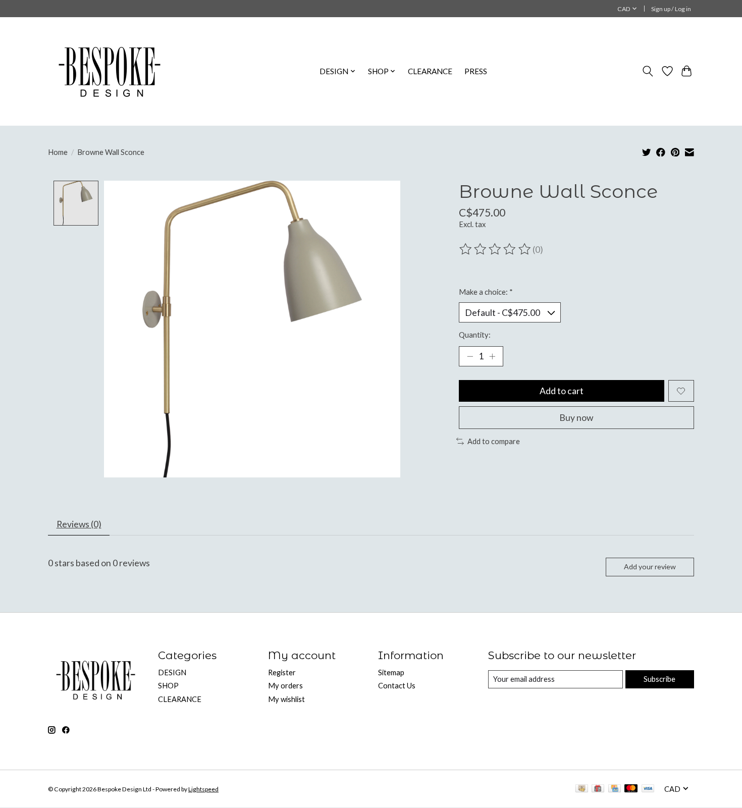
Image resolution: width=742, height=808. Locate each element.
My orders (285, 685)
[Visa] (648, 789)
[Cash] (581, 789)
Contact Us (396, 685)
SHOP (168, 685)
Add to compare (493, 441)
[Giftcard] (598, 789)
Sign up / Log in (671, 9)
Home (58, 152)
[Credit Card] (614, 789)
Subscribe (659, 679)
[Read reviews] (496, 249)
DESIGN (172, 672)
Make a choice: (486, 292)
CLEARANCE (430, 71)
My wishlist (286, 699)
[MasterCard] (631, 789)
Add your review (650, 566)
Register (282, 672)
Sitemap (391, 672)
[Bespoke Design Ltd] (110, 71)
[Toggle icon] (648, 71)
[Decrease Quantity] (470, 356)
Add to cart (562, 391)
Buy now (576, 417)
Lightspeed (203, 789)
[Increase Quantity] (492, 356)
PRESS (475, 71)
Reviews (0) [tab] (79, 524)
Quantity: (475, 335)
